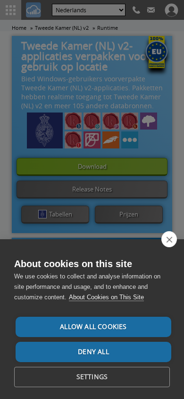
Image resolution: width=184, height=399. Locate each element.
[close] (169, 239)
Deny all (93, 351)
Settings (92, 377)
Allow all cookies (93, 326)
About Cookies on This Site (106, 297)
